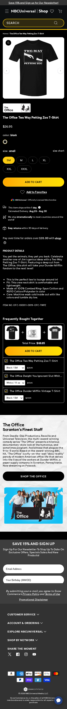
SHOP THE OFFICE (33, 476)
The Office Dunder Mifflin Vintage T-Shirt (35, 390)
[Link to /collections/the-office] (31, 108)
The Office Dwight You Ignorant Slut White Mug (36, 377)
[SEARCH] (58, 23)
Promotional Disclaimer (33, 599)
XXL (9, 168)
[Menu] (7, 11)
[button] (6, 71)
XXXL (24, 168)
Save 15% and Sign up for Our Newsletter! (34, 2)
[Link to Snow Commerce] (33, 690)
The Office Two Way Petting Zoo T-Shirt (34, 360)
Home (5, 33)
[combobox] (33, 23)
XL (44, 160)
